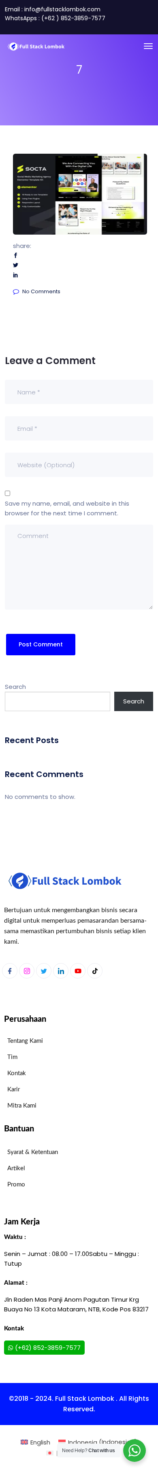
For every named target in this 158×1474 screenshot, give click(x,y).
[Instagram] (26, 970)
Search (15, 686)
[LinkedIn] (60, 970)
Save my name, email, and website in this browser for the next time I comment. (67, 508)
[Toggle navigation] (148, 46)
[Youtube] (77, 970)
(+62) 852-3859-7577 (48, 1347)
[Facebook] (9, 970)
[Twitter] (43, 970)
